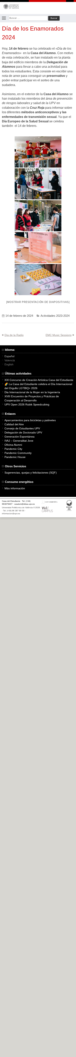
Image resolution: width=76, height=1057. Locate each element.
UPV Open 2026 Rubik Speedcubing (26, 404)
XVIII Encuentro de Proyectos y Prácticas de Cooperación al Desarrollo (31, 398)
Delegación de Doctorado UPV (23, 432)
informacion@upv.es (11, 513)
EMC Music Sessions (59, 335)
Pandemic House (15, 457)
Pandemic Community (18, 452)
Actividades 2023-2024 (55, 315)
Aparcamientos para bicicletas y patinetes (30, 420)
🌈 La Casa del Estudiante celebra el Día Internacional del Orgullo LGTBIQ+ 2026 (38, 386)
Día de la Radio (14, 335)
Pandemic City (13, 448)
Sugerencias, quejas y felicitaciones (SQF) (30, 472)
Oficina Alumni (13, 444)
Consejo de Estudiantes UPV (22, 428)
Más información (14, 488)
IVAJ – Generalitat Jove (18, 440)
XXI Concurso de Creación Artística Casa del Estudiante (38, 380)
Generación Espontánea (19, 436)
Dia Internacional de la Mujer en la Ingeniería (32, 392)
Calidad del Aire (14, 424)
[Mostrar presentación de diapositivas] (38, 302)
